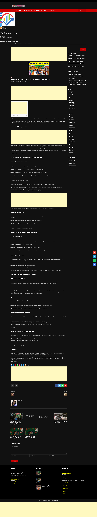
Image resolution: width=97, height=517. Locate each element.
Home (12, 10)
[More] (25, 364)
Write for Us (46, 10)
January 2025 (71, 120)
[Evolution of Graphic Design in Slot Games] (38, 487)
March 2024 (71, 136)
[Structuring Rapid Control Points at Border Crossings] (60, 416)
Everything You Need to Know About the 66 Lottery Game (30, 437)
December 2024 (72, 122)
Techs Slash (65, 485)
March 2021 (71, 150)
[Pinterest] (77, 1)
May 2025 (70, 114)
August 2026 (71, 91)
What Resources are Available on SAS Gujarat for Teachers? (52, 394)
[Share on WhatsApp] (62, 385)
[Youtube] (79, 1)
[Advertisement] (39, 54)
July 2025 (70, 111)
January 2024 (71, 139)
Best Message (65, 483)
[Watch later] (83, 1)
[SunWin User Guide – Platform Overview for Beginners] (16, 431)
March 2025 (71, 117)
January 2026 (71, 102)
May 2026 (70, 95)
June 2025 (71, 113)
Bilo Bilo (12, 81)
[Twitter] (75, 1)
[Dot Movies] (23, 5)
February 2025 (71, 119)
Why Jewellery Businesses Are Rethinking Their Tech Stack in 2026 (31, 413)
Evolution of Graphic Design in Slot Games (75, 61)
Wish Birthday (65, 488)
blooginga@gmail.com (14, 33)
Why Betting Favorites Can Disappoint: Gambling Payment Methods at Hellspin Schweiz (16, 422)
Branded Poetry (65, 482)
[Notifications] (85, 1)
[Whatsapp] (17, 364)
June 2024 (71, 131)
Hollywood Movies (28, 10)
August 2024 (71, 128)
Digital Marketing (72, 161)
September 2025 (72, 108)
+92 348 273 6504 (14, 481)
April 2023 (70, 144)
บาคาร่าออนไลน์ (65, 491)
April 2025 (70, 116)
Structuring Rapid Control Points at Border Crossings (60, 422)
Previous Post (13, 391)
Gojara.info (71, 84)
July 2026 (70, 92)
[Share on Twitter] (59, 385)
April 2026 (70, 97)
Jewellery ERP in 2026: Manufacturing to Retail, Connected (43, 413)
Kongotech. (56, 500)
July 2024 (70, 130)
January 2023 (71, 145)
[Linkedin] (13, 364)
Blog (15, 43)
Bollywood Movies (18, 10)
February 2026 (71, 100)
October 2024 (71, 125)
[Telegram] (23, 364)
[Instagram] (81, 1)
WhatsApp (2, 33)
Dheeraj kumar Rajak (72, 80)
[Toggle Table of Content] (26, 116)
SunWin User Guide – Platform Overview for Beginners (15, 437)
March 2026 (71, 99)
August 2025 (71, 109)
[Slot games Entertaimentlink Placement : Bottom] (12, 394)
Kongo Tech (65, 486)
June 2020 (71, 152)
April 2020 (70, 153)
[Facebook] (73, 1)
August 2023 (71, 142)
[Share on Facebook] (56, 385)
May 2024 (70, 133)
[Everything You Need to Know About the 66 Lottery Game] (31, 431)
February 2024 (71, 138)
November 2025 (72, 105)
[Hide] (0, 30)
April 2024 (70, 134)
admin (70, 73)
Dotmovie (49, 500)
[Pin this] (65, 385)
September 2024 (72, 127)
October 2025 (71, 106)
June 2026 (71, 94)
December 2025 (72, 103)
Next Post (65, 391)
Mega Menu (52, 10)
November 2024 (72, 124)
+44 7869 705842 (7, 33)
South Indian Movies (38, 10)
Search (69, 47)
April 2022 (70, 149)
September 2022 (72, 147)
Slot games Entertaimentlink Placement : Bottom (23, 394)
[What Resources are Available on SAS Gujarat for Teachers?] (65, 394)
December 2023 (72, 141)
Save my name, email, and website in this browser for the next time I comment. (25, 458)
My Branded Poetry (66, 490)
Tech (70, 166)
